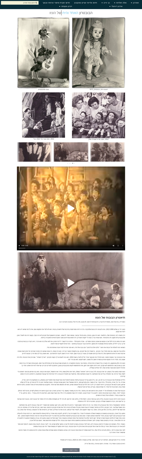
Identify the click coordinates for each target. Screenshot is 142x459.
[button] (123, 152)
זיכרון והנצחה (66, 6)
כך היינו (107, 3)
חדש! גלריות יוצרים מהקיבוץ (85, 3)
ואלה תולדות (121, 3)
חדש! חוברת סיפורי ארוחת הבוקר (56, 3)
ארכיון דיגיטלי (116, 6)
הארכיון (136, 3)
